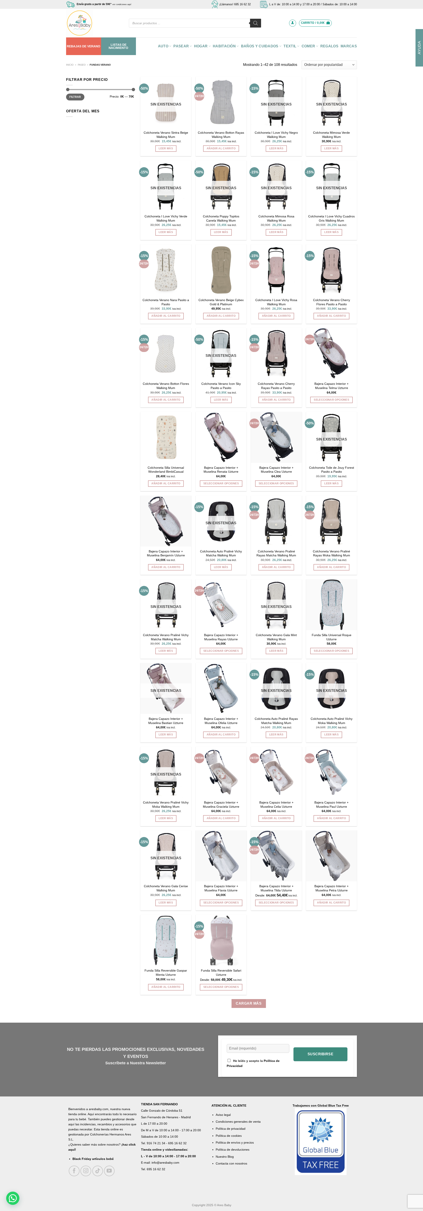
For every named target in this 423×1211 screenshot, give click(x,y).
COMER (308, 46)
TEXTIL (290, 46)
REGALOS (329, 46)
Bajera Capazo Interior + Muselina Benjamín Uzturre (166, 553)
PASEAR (181, 46)
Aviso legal (223, 1115)
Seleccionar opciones (331, 399)
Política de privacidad (230, 1128)
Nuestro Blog (225, 1156)
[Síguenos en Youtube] (109, 1171)
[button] (12, 1198)
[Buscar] (255, 23)
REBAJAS (74, 46)
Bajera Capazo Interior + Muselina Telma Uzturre (331, 386)
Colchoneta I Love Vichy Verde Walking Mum (166, 218)
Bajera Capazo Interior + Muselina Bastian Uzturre (165, 721)
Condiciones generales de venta (238, 1121)
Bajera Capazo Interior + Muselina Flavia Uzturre (221, 888)
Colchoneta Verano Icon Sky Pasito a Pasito (221, 386)
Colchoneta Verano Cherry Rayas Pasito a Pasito (276, 386)
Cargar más (249, 1003)
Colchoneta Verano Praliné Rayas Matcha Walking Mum (276, 553)
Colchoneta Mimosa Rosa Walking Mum (276, 218)
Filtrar (75, 96)
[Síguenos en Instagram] (85, 1171)
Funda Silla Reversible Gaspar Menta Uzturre (166, 972)
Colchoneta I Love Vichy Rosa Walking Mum (276, 302)
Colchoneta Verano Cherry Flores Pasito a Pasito (331, 302)
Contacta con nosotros (231, 1163)
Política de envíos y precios (235, 1142)
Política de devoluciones (232, 1149)
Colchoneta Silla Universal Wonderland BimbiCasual (166, 470)
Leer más (166, 148)
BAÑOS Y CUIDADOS (259, 46)
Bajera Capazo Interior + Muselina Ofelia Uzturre (221, 721)
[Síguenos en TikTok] (97, 1171)
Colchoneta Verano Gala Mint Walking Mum (276, 637)
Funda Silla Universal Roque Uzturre (331, 637)
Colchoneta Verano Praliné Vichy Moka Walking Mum (166, 804)
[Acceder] (292, 23)
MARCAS (349, 46)
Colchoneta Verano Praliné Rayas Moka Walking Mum (331, 553)
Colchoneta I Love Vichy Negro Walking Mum (276, 135)
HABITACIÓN (224, 46)
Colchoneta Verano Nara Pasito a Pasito (166, 302)
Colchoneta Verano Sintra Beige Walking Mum (166, 135)
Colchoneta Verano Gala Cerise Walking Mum (166, 888)
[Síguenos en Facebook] (74, 1171)
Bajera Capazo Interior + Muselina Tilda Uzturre (276, 888)
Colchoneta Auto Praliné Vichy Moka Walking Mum (331, 721)
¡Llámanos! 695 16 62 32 (235, 4)
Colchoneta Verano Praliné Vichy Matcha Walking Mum (166, 637)
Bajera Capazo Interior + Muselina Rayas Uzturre (221, 637)
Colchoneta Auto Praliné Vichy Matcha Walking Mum (221, 553)
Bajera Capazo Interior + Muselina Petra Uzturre (331, 888)
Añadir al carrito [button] (221, 148)
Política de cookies (229, 1135)
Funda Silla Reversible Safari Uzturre (221, 972)
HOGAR (201, 46)
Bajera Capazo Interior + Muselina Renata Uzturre (221, 470)
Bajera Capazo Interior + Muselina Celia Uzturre (276, 804)
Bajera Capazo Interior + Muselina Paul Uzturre (331, 804)
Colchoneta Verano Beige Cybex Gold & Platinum (221, 302)
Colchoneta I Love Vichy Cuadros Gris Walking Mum (331, 218)
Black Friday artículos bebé (93, 1159)
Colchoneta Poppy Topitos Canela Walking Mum (221, 218)
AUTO (163, 46)
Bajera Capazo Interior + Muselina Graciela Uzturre (221, 804)
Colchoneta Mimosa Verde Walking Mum (331, 135)
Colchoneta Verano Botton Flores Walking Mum (166, 386)
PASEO (82, 64)
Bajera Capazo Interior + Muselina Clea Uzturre (276, 470)
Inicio (70, 64)
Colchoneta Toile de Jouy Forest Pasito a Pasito (331, 470)
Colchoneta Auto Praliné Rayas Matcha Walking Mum (276, 721)
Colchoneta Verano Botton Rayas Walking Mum (221, 135)
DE (84, 46)
